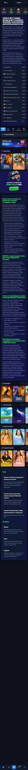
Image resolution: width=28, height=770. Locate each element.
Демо (19, 400)
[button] (22, 151)
